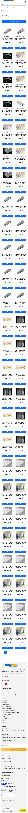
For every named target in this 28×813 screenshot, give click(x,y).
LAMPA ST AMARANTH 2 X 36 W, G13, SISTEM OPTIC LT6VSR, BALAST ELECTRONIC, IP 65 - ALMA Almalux (20, 518)
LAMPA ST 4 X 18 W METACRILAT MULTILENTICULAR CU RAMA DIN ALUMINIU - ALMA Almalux (7, 422)
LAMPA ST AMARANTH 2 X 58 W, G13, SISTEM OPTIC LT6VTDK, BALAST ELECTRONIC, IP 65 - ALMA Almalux (20, 590)
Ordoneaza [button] (22, 16)
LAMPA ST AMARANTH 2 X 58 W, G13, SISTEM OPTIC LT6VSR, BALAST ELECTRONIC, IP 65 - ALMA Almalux (20, 566)
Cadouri (3, 716)
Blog (2, 720)
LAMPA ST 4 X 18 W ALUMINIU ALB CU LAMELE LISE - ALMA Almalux (7, 326)
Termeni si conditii (6, 805)
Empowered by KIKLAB (7, 811)
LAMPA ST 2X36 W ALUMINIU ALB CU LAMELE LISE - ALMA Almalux (7, 206)
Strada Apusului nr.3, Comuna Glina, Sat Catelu (14, 730)
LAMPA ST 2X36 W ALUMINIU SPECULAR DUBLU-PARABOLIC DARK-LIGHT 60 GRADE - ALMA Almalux (7, 230)
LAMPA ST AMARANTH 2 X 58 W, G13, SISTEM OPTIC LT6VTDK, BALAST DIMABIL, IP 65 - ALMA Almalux (7, 590)
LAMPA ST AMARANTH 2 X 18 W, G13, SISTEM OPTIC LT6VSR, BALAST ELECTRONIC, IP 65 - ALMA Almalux (20, 470)
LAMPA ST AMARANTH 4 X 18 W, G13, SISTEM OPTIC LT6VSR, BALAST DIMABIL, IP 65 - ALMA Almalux (7, 614)
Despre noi (4, 702)
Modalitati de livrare (6, 708)
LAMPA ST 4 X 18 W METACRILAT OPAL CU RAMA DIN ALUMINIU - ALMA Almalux (7, 446)
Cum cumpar (4, 700)
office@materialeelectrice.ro (10, 728)
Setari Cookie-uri (5, 718)
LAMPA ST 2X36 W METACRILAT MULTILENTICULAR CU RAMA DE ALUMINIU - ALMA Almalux (7, 278)
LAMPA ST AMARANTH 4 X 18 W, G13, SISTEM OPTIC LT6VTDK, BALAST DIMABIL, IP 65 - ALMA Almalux (7, 638)
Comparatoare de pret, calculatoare (10, 694)
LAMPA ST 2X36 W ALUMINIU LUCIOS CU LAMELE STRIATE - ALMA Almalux (20, 206)
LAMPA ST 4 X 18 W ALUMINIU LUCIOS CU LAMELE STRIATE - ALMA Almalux (7, 350)
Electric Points (5, 704)
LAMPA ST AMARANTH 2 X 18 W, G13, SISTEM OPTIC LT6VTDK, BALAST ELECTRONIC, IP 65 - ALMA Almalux (20, 494)
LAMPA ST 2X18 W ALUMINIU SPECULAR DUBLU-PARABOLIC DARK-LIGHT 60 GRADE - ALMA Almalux (7, 110)
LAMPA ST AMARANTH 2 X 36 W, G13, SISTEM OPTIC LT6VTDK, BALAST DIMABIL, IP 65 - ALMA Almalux (7, 542)
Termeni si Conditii (6, 714)
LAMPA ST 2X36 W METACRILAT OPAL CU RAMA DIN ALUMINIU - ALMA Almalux (20, 302)
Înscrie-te (14, 749)
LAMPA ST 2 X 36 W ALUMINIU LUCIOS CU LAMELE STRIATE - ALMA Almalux (20, 38)
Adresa (3, 691)
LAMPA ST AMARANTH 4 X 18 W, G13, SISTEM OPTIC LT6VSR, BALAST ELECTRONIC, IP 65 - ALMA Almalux (20, 614)
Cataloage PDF (5, 693)
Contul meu (4, 698)
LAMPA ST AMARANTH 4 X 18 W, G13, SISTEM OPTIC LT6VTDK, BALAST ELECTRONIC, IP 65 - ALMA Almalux (20, 638)
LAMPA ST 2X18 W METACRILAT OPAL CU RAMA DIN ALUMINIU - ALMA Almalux (7, 182)
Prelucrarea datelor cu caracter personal (11, 712)
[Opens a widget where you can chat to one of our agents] (23, 810)
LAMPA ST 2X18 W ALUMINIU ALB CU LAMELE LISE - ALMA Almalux (7, 62)
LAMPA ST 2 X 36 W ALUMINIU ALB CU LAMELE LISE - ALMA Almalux (7, 38)
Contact (3, 696)
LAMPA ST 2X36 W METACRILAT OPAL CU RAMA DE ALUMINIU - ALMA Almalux (7, 302)
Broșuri (3, 722)
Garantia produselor (6, 706)
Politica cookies (5, 808)
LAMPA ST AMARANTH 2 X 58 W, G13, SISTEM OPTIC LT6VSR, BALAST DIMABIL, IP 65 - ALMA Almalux (7, 566)
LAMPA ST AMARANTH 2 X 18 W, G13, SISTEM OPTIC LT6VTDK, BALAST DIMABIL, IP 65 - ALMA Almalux (7, 494)
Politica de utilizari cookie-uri (8, 710)
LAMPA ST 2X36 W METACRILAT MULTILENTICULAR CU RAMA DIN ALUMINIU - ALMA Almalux (20, 278)
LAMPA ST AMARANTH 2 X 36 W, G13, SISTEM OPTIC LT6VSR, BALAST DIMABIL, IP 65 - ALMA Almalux (7, 518)
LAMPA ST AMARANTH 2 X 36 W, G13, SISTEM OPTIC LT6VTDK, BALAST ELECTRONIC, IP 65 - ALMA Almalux (20, 542)
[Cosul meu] (25, 1)
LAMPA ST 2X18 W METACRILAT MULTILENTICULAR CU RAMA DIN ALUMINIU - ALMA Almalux (7, 158)
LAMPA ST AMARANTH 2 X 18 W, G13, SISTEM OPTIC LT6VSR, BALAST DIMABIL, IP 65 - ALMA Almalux (7, 470)
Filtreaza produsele (14, 21)
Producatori (10, 7)
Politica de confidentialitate (8, 803)
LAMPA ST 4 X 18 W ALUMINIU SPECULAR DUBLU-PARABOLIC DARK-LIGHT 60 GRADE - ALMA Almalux (7, 374)
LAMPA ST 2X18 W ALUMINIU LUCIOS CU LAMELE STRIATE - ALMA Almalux (7, 86)
